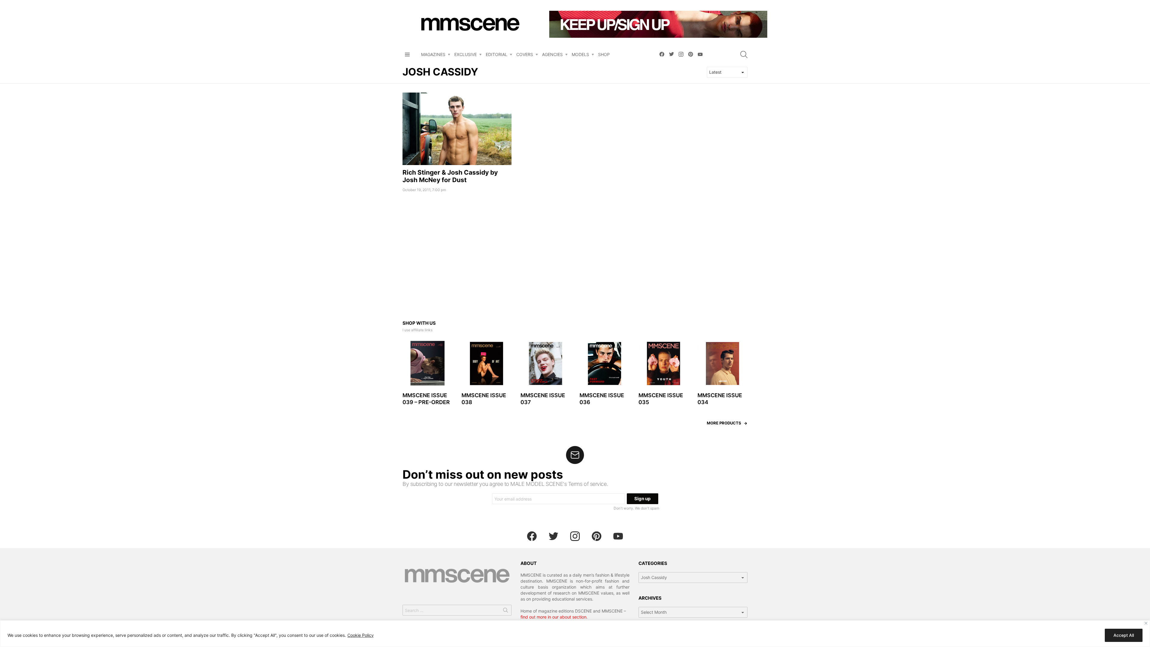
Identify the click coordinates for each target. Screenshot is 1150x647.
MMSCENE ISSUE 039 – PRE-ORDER (426, 398)
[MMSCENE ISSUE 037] (545, 363)
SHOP (604, 54)
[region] (575, 633)
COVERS (524, 54)
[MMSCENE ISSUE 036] (604, 363)
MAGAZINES (433, 54)
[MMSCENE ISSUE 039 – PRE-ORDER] (427, 363)
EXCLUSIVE (465, 54)
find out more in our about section (553, 616)
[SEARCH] (744, 55)
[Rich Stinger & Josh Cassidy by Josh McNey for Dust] (457, 129)
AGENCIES (552, 54)
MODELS (580, 54)
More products (724, 423)
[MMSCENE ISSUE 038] (486, 363)
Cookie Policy (360, 635)
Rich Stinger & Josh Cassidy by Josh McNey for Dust (450, 176)
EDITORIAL (496, 54)
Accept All (1123, 635)
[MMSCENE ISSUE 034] (722, 363)
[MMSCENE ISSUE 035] (663, 363)
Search (506, 611)
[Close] (1146, 623)
